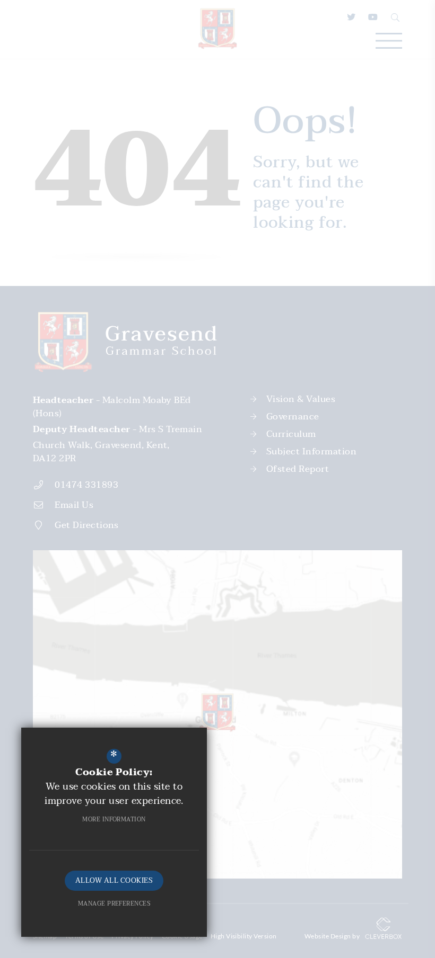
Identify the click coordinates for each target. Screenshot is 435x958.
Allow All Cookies (114, 881)
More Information (114, 819)
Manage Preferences (114, 904)
